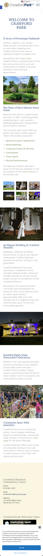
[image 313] (22, 186)
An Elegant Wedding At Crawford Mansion (21, 246)
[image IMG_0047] (35, 197)
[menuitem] (31, 4)
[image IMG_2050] (35, 186)
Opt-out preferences (20, 553)
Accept (21, 548)
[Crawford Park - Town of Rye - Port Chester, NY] (17, 4)
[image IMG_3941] (9, 186)
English (27, 2)
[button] (1, 7)
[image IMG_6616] (22, 197)
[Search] (31, 4)
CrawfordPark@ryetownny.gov (15, 494)
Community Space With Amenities (16, 423)
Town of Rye (25, 58)
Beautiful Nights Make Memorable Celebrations (16, 356)
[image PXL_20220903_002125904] (9, 197)
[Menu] (37, 4)
